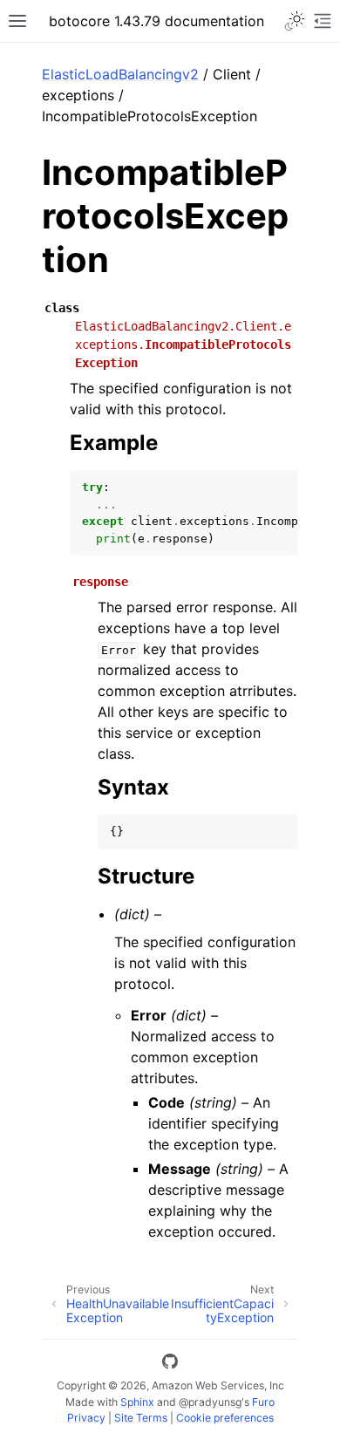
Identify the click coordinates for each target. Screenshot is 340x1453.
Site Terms (140, 1417)
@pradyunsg (210, 1402)
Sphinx (137, 1402)
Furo (263, 1402)
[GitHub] (170, 1364)
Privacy (86, 1417)
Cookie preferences (225, 1417)
